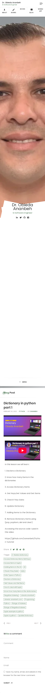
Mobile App (40, 10)
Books (22, 9)
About (4, 13)
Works (13, 13)
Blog (31, 13)
